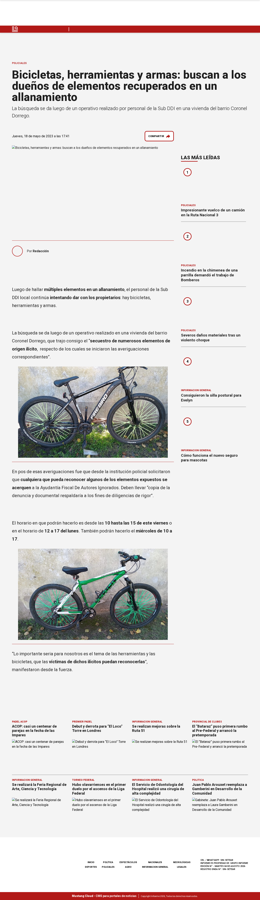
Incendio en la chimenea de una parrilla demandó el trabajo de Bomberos (209, 275)
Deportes (91, 867)
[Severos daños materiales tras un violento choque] (213, 309)
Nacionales (155, 862)
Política (198, 780)
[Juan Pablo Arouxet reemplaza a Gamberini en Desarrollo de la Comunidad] (220, 813)
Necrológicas (182, 862)
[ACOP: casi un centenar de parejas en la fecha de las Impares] (40, 755)
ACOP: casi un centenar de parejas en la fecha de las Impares (34, 730)
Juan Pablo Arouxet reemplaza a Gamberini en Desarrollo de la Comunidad (219, 788)
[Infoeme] (38, 13)
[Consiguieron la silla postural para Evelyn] (213, 369)
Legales (181, 867)
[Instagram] (225, 14)
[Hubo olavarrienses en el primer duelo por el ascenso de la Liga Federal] (100, 813)
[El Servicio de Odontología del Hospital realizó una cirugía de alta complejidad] (160, 813)
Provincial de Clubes (207, 722)
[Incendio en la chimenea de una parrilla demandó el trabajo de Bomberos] (213, 244)
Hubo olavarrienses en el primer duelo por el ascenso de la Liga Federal (99, 788)
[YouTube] (235, 14)
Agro (128, 867)
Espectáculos (128, 862)
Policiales (19, 63)
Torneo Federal (83, 780)
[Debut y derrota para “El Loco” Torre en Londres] (100, 755)
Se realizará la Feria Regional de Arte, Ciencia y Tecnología (39, 786)
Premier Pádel (82, 722)
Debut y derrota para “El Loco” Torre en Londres (97, 728)
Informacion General (196, 390)
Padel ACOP (19, 722)
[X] (245, 14)
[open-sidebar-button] (15, 29)
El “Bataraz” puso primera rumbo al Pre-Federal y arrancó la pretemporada (220, 730)
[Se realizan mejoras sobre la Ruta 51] (160, 755)
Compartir (156, 136)
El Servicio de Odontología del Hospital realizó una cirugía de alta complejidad (158, 788)
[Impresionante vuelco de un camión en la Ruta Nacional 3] (213, 184)
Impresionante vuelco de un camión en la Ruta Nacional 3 (213, 212)
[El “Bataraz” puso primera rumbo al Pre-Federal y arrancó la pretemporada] (220, 755)
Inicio (91, 862)
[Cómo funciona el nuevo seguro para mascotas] (213, 429)
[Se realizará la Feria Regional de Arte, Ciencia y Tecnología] (40, 813)
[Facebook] (216, 14)
